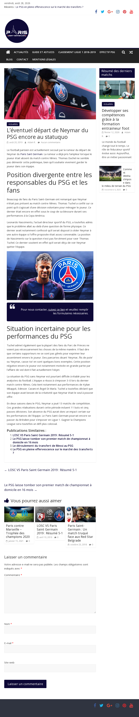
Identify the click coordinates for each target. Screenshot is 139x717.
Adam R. (32, 142)
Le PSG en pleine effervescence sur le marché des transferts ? (49, 6)
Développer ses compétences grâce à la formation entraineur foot (115, 119)
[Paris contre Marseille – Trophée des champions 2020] (19, 508)
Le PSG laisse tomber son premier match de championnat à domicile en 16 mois (51, 440)
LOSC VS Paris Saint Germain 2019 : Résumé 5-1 (43, 435)
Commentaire (13, 575)
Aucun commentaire (50, 142)
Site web (9, 662)
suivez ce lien (56, 309)
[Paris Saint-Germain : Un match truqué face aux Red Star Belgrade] (81, 508)
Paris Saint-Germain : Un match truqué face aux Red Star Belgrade (80, 533)
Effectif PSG (107, 52)
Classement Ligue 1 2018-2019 (77, 52)
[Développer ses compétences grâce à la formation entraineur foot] (117, 82)
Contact (22, 59)
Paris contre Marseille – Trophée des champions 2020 (18, 531)
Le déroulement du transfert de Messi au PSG (43, 446)
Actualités (21, 52)
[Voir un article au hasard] (131, 52)
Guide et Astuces (43, 52)
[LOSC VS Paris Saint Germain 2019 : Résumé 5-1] (50, 508)
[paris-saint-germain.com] (8, 52)
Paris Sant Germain (31, 154)
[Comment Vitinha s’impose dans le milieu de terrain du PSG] (110, 167)
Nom (8, 624)
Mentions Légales (44, 59)
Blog (9, 59)
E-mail (8, 643)
